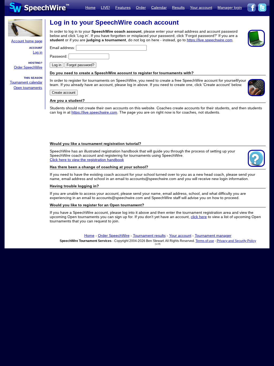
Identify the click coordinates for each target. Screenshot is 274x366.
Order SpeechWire (28, 67)
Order (141, 7)
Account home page (26, 41)
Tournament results (149, 235)
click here (199, 217)
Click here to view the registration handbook (87, 160)
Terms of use (205, 241)
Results (178, 7)
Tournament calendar (26, 82)
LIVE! (105, 7)
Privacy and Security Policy (236, 241)
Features (123, 7)
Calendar (159, 7)
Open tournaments (28, 88)
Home (90, 7)
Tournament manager (213, 235)
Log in (37, 52)
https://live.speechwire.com (210, 40)
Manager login (230, 7)
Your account (201, 7)
